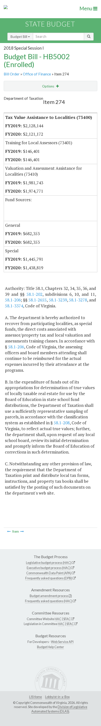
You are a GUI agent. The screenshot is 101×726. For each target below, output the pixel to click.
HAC (58, 619)
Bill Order (12, 74)
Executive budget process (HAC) (49, 568)
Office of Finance (37, 74)
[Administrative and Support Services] (22, 531)
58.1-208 (62, 423)
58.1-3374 (14, 306)
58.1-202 (34, 294)
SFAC (67, 619)
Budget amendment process (49, 596)
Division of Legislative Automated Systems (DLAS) (59, 709)
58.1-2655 (37, 300)
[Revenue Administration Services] (9, 531)
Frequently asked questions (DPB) (48, 578)
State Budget (50, 24)
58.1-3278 (78, 300)
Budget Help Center (50, 647)
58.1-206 (13, 300)
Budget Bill (19, 36)
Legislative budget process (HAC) (48, 563)
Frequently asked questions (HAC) (48, 601)
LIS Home (35, 697)
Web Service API (62, 642)
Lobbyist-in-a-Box (57, 697)
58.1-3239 (58, 300)
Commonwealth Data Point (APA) (48, 573)
